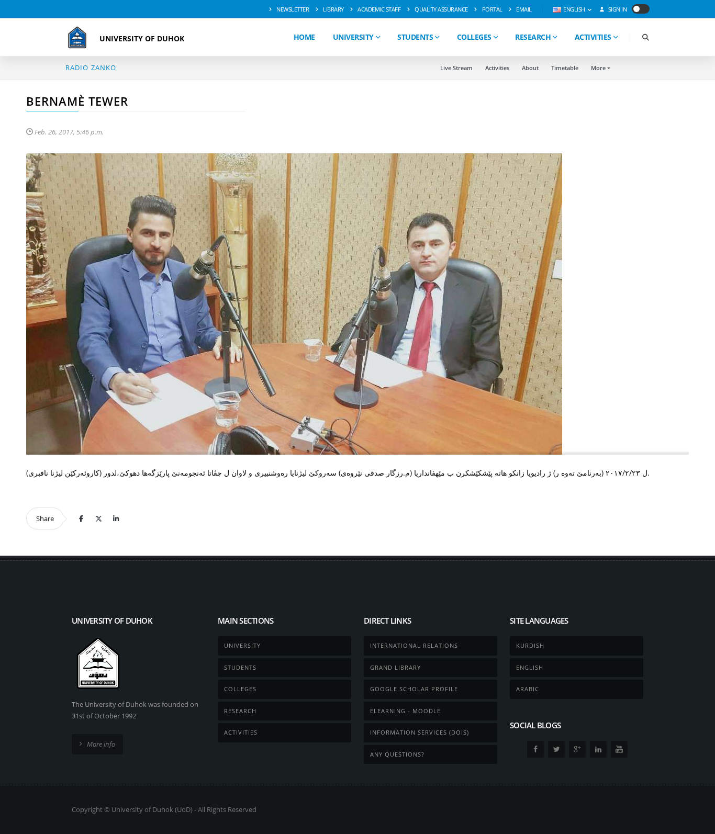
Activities (593, 37)
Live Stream (456, 68)
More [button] (598, 68)
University (353, 37)
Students (415, 37)
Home (304, 37)
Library (333, 9)
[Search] (645, 37)
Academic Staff (378, 9)
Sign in (617, 9)
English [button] (574, 9)
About (530, 68)
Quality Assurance (441, 9)
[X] (98, 518)
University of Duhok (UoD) (152, 809)
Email (523, 9)
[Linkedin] (115, 518)
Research (533, 37)
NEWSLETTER (292, 9)
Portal (491, 9)
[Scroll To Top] (697, 822)
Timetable (564, 68)
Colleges (474, 37)
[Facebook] (81, 518)
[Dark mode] (641, 9)
